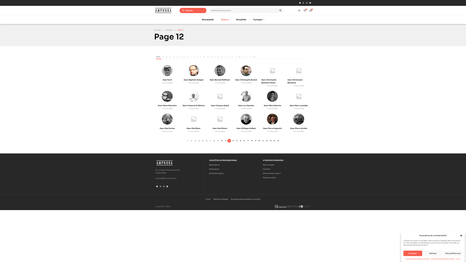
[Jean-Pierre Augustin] (272, 119)
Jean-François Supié (220, 105)
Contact (266, 169)
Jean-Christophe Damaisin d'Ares (268, 81)
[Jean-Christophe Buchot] (246, 70)
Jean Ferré (167, 80)
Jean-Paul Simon (219, 128)
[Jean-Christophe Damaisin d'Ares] (272, 70)
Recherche (280, 10)
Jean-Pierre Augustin (272, 128)
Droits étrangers (216, 173)
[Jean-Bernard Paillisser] (219, 70)
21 (263, 141)
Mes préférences (453, 253)
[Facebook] (300, 3)
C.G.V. (458, 259)
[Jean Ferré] (167, 70)
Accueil (157, 30)
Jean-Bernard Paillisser (220, 80)
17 (248, 141)
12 (229, 141)
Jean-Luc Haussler (246, 105)
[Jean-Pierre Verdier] (298, 119)
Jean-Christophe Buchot (246, 80)
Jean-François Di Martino (193, 105)
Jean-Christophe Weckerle (295, 81)
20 (259, 141)
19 (255, 141)
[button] (461, 235)
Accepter (413, 253)
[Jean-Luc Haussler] (246, 96)
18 (252, 141)
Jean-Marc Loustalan (299, 105)
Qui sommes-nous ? (272, 173)
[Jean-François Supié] (219, 96)
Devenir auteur (269, 177)
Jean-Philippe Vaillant (246, 128)
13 (233, 141)
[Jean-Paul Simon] (219, 119)
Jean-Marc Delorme (272, 105)
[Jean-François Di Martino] (193, 96)
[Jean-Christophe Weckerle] (298, 70)
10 (222, 141)
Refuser (433, 253)
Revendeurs (214, 165)
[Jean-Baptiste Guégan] (193, 70)
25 (278, 141)
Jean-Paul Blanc (193, 128)
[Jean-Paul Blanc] (193, 119)
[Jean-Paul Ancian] (167, 119)
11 (225, 141)
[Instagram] (306, 3)
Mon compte (268, 165)
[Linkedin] (310, 3)
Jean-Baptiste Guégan (194, 80)
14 (236, 141)
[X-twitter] (303, 3)
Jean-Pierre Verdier (298, 128)
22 (267, 141)
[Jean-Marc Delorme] (272, 96)
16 (244, 141)
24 (274, 141)
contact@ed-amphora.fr (166, 178)
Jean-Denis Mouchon (167, 105)
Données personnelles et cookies (418, 259)
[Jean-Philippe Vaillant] (246, 119)
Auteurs (169, 30)
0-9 (254, 57)
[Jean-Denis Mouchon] (167, 96)
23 (270, 141)
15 (240, 141)
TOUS (158, 57)
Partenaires (214, 169)
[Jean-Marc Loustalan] (298, 96)
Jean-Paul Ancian (167, 128)
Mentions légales (220, 199)
